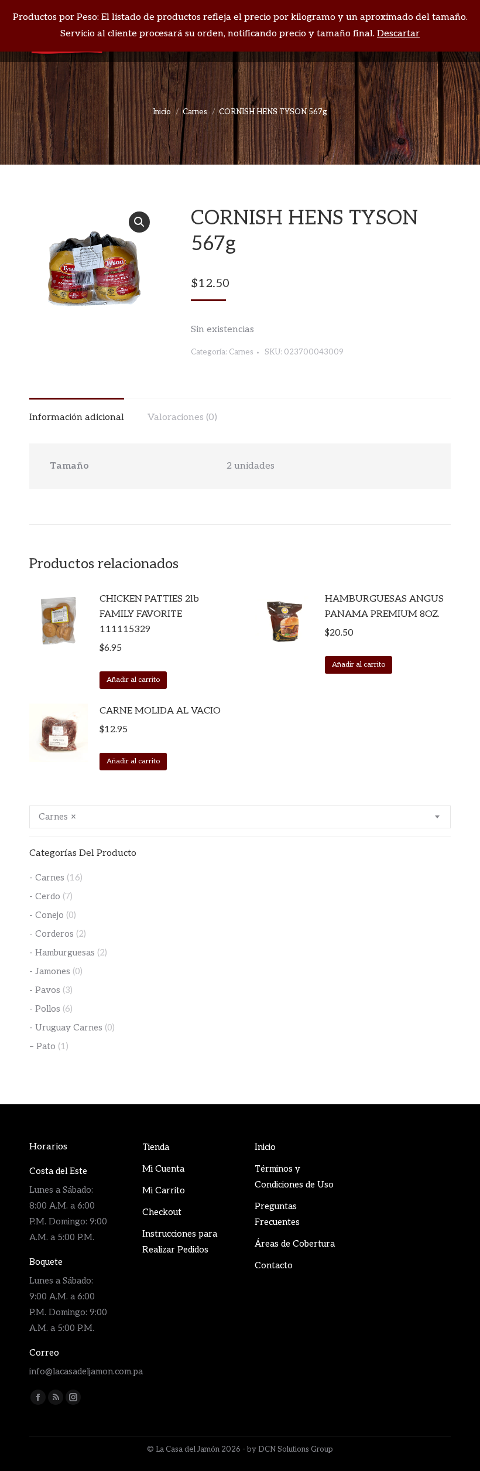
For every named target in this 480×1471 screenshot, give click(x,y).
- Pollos (44, 1009)
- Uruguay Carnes (65, 1027)
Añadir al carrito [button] (133, 679)
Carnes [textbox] (57, 816)
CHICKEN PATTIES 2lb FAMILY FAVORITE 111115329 (149, 614)
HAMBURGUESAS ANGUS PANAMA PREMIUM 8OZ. (384, 606)
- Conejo (46, 915)
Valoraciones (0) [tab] (182, 417)
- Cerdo (44, 896)
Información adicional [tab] (76, 417)
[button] (139, 222)
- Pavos (44, 990)
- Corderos (51, 934)
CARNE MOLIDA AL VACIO (160, 710)
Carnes (241, 352)
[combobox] (240, 817)
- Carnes (46, 877)
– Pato (42, 1046)
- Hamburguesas (62, 952)
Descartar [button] (398, 33)
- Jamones (49, 971)
